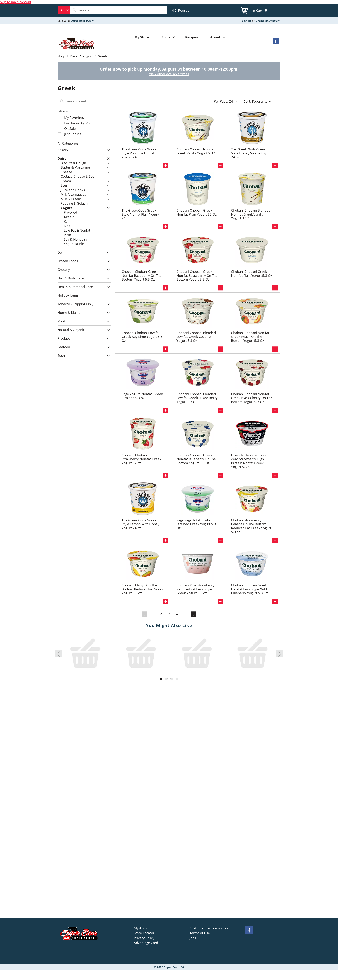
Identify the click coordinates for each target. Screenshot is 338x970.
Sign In (246, 20)
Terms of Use (200, 933)
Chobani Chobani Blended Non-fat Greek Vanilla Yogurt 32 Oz (250, 214)
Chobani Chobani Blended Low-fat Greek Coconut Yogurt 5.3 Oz (196, 336)
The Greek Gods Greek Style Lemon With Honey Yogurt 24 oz (140, 524)
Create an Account (268, 20)
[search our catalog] (74, 10)
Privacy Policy (144, 938)
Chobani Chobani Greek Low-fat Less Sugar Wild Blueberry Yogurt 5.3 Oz (249, 589)
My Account (143, 928)
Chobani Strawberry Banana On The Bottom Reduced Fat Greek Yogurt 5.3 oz (251, 526)
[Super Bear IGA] (77, 44)
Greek (102, 56)
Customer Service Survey (209, 928)
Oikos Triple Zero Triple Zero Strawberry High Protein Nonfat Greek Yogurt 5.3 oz (248, 461)
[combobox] (64, 10)
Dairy (74, 56)
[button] (82, 20)
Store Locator (144, 933)
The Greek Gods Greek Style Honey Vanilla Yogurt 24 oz (251, 153)
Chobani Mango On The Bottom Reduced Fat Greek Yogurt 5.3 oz (142, 589)
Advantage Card (146, 943)
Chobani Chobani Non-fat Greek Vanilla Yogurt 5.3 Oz (197, 151)
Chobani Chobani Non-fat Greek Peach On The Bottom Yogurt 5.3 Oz (250, 336)
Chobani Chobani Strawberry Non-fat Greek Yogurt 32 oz (141, 459)
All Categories (68, 143)
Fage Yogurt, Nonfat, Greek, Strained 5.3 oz (143, 396)
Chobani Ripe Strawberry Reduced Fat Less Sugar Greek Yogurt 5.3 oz (195, 589)
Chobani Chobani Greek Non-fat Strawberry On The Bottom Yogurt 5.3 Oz (197, 275)
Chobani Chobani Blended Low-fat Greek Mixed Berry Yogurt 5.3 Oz (197, 398)
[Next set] (194, 614)
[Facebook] (276, 42)
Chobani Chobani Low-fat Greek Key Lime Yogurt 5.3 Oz (142, 336)
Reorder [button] (184, 10)
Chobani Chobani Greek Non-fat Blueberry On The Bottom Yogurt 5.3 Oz (196, 459)
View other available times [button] (169, 74)
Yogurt (88, 56)
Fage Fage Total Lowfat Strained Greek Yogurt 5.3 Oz (196, 524)
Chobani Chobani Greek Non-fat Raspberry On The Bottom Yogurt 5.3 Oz (142, 275)
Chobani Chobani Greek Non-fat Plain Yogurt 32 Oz (196, 212)
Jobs (193, 938)
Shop (61, 56)
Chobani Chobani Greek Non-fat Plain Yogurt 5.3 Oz (251, 273)
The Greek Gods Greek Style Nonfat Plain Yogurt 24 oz (140, 214)
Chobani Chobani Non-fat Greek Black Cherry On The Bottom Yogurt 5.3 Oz (251, 398)
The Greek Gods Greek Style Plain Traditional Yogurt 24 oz (139, 153)
